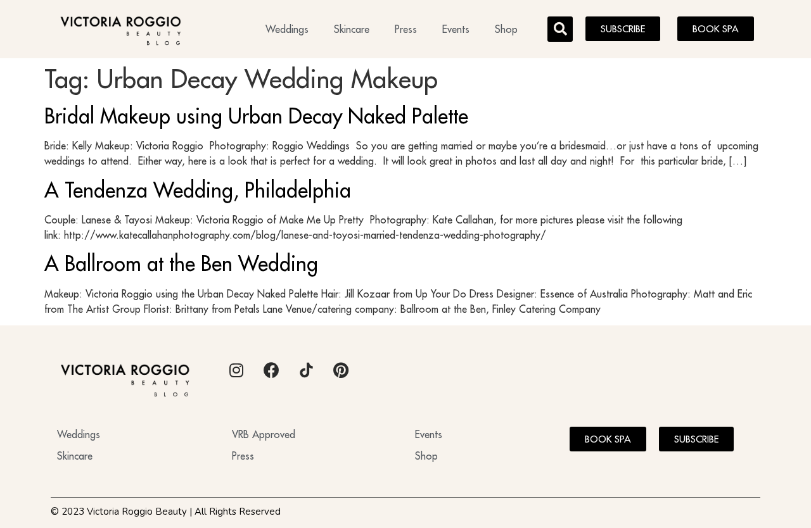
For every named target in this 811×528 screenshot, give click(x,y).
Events (455, 29)
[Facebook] (271, 370)
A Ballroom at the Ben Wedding (181, 263)
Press (406, 29)
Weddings (287, 29)
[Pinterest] (341, 370)
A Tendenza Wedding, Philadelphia (197, 190)
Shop (506, 29)
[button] (560, 29)
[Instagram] (236, 370)
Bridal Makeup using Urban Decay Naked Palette (256, 116)
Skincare (351, 29)
